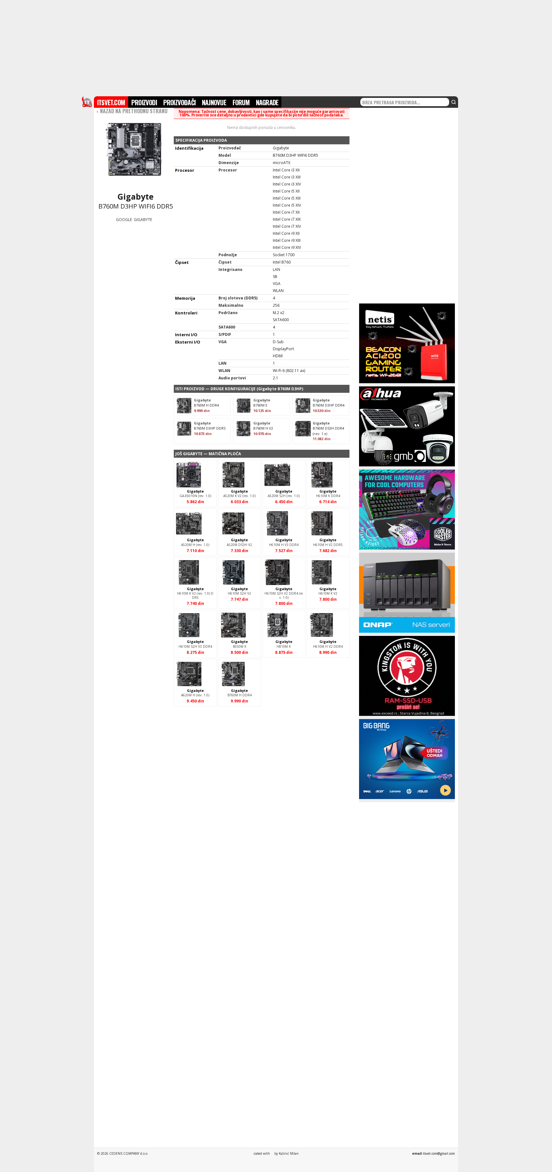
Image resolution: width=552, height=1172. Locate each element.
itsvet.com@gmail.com (439, 1153)
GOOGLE (124, 219)
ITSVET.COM (111, 102)
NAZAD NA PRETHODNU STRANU (131, 111)
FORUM (241, 102)
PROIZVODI (144, 102)
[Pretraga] (453, 102)
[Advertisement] (276, 47)
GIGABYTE (143, 219)
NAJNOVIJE (214, 102)
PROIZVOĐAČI (179, 102)
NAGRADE (267, 102)
